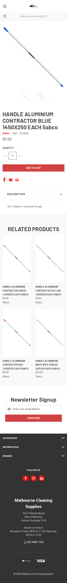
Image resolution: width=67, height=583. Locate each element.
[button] (33, 194)
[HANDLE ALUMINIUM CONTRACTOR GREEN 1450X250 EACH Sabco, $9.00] (17, 258)
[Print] (17, 179)
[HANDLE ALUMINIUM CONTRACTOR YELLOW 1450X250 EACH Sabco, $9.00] (50, 258)
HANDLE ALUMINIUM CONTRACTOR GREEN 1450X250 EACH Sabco (16, 290)
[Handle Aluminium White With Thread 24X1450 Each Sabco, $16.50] (50, 332)
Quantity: (8, 148)
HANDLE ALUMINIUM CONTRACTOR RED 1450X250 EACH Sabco (16, 364)
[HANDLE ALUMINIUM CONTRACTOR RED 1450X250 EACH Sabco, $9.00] (17, 332)
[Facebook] (4, 179)
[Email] (10, 179)
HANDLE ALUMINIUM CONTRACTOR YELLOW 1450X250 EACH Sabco (48, 290)
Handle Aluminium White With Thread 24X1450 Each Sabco (47, 364)
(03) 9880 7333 (35, 542)
